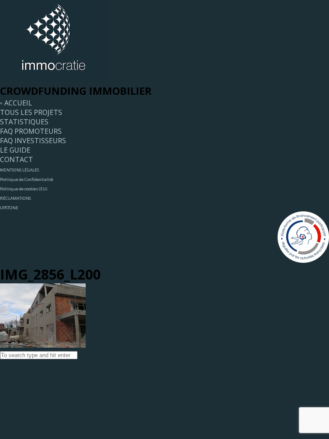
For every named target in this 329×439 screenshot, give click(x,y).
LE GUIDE (15, 150)
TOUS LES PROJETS (31, 112)
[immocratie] (53, 79)
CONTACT (16, 159)
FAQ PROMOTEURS (31, 131)
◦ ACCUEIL (16, 103)
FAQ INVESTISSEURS (33, 140)
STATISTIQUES (24, 121)
